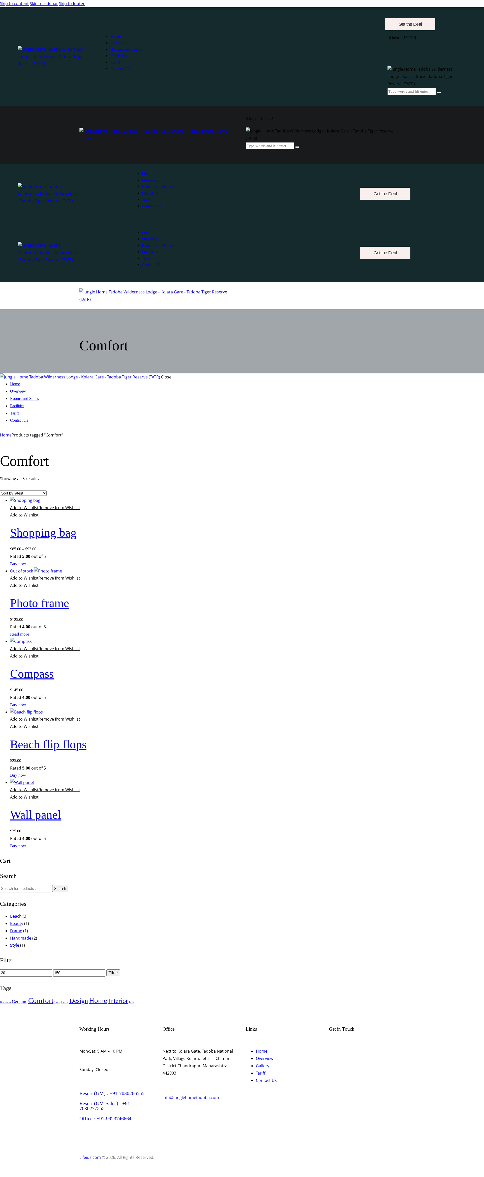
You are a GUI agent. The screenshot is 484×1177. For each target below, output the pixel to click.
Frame (16, 931)
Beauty (16, 923)
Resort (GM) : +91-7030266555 (111, 1093)
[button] (45, 507)
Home (6, 435)
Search (60, 888)
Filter (113, 972)
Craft (57, 1002)
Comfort (40, 1000)
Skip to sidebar (44, 3)
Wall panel (35, 814)
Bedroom (5, 1002)
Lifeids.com (90, 1157)
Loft (131, 1002)
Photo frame (39, 603)
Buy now (18, 563)
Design (78, 1000)
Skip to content (14, 3)
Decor (64, 1002)
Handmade (20, 938)
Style (14, 945)
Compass (32, 673)
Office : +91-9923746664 (105, 1118)
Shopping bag (43, 532)
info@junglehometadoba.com (191, 1097)
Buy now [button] (18, 704)
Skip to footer (72, 3)
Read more (19, 634)
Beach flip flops (48, 744)
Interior (118, 1000)
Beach (16, 916)
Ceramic (19, 1001)
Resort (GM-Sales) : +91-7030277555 (105, 1106)
